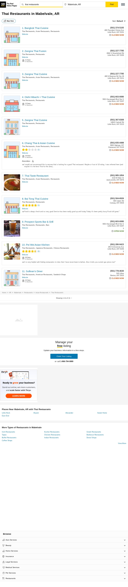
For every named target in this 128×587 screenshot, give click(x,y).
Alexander (69, 413)
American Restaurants (44, 274)
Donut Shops (91, 438)
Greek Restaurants (94, 432)
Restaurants (55, 31)
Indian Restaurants (51, 438)
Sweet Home (102, 413)
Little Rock (6, 413)
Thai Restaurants (28, 31)
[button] (123, 4)
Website (25, 34)
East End (5, 416)
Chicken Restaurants (52, 435)
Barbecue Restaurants (95, 435)
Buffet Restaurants (9, 438)
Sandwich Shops (60, 274)
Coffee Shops (7, 440)
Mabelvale (18, 293)
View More (122, 443)
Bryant (36, 413)
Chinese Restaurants (61, 248)
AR (10, 293)
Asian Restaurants (43, 31)
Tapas (4, 435)
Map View (10, 21)
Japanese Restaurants (44, 248)
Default (120, 21)
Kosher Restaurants (52, 432)
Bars (47, 225)
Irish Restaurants (8, 432)
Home (4, 293)
